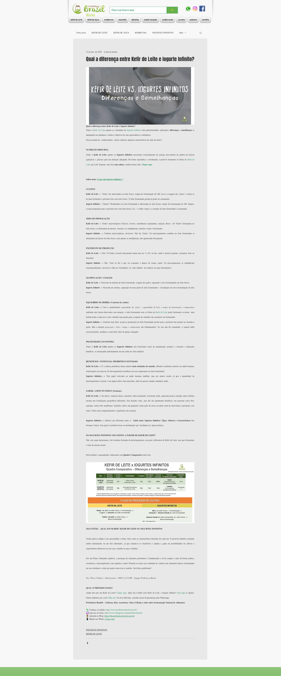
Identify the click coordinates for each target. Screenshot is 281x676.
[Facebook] (202, 8)
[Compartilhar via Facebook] (87, 643)
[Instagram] (195, 8)
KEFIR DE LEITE (100, 32)
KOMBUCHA (141, 32)
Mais (181, 32)
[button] (200, 32)
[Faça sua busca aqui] (172, 10)
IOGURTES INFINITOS (162, 32)
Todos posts (81, 32)
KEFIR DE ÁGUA (121, 32)
